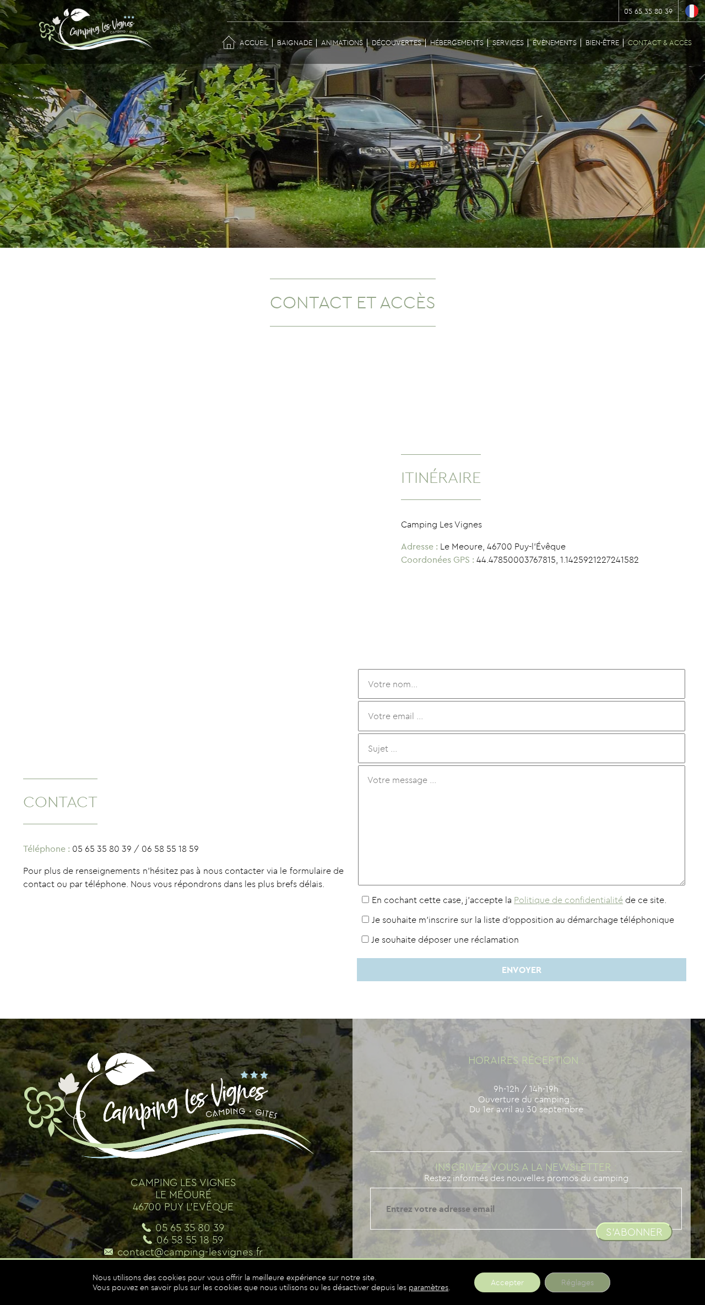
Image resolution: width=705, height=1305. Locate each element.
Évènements (555, 42)
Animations (342, 42)
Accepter (507, 1282)
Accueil (254, 42)
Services (508, 42)
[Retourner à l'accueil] (88, 33)
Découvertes (396, 42)
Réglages (577, 1282)
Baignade (294, 42)
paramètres (428, 1287)
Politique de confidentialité (568, 899)
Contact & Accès (660, 42)
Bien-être (602, 42)
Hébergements (457, 42)
